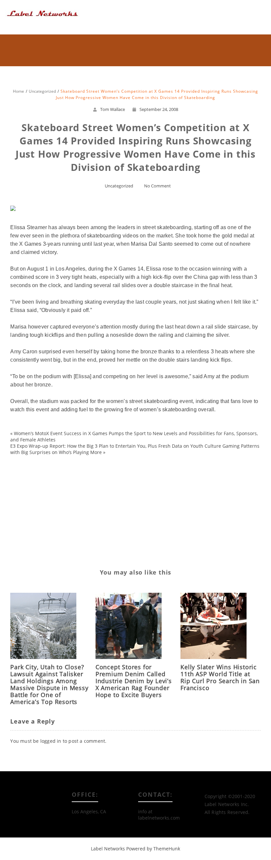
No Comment (157, 186)
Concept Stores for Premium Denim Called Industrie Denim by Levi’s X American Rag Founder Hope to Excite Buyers (134, 681)
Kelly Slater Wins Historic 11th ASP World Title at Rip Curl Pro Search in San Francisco (220, 677)
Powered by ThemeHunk (153, 848)
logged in (50, 741)
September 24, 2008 (158, 109)
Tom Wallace (112, 109)
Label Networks (108, 848)
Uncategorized (119, 186)
